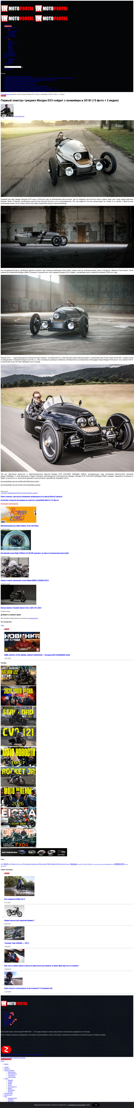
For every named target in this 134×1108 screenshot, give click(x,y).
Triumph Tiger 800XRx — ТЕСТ (16, 943)
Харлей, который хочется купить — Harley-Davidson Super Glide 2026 (25, 91)
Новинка (73, 864)
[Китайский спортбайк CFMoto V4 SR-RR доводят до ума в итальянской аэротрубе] (16, 549)
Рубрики (7, 1024)
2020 (2, 864)
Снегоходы (11, 34)
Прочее (10, 52)
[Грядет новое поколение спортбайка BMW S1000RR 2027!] (15, 577)
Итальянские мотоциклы (30, 864)
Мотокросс (11, 50)
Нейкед (68, 864)
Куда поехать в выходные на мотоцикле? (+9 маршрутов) (28, 988)
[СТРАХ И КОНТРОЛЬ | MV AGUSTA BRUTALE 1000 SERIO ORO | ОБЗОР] (18, 725)
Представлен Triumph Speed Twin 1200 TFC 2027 (19, 83)
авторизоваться (33, 618)
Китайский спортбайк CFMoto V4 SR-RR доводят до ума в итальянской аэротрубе (30, 80)
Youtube (6, 1016)
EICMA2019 (8, 1023)
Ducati (13, 864)
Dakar (10, 41)
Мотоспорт (62, 864)
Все (9, 29)
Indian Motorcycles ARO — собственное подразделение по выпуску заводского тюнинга (31, 89)
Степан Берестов (19, 116)
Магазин (7, 63)
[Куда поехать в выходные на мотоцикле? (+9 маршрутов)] (13, 985)
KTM (17, 864)
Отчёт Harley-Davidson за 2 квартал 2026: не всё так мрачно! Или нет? (26, 86)
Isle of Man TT (12, 42)
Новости (8, 26)
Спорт (6, 37)
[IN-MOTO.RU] (35, 11)
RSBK (10, 47)
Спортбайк (79, 864)
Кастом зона (9, 55)
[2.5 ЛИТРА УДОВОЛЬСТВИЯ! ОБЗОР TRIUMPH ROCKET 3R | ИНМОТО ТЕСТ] (18, 786)
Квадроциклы (12, 31)
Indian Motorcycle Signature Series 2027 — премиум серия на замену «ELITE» (28, 88)
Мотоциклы (11, 32)
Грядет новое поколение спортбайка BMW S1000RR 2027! (22, 81)
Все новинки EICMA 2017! (14, 899)
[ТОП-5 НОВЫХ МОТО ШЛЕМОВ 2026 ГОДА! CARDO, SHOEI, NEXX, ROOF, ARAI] (18, 806)
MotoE (10, 44)
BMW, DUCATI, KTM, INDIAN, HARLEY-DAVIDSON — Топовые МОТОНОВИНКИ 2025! (37, 655)
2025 (6, 864)
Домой (3, 94)
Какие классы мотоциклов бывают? (19, 920)
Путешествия (10, 54)
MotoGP (10, 46)
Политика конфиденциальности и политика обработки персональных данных (22, 1054)
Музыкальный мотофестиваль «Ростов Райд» (18, 76)
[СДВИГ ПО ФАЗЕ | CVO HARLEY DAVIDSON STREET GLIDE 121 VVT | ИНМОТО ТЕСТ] (18, 745)
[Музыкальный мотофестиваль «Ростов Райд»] (18, 522)
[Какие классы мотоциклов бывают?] (14, 917)
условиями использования (76, 1105)
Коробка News (12, 59)
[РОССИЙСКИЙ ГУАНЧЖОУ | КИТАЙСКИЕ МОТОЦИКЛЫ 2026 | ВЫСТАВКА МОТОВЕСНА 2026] (18, 705)
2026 (9, 864)
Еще (6, 57)
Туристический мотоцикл (98, 864)
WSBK (10, 49)
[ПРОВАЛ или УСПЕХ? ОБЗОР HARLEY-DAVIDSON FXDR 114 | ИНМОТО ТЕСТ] (18, 847)
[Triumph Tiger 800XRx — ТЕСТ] (14, 939)
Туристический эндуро (109, 864)
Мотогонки (43, 864)
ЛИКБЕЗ (11, 60)
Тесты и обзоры (10, 28)
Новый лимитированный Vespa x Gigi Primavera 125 (20, 84)
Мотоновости (52, 864)
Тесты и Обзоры (87, 864)
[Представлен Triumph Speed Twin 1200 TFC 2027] (18, 604)
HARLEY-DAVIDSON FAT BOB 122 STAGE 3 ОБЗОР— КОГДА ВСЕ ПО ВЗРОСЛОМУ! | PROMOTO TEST (38, 78)
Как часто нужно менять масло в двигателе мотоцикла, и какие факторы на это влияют (41, 966)
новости (119, 863)
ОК (96, 1105)
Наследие (11, 62)
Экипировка (12, 36)
